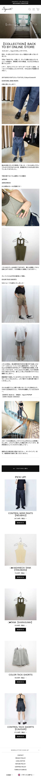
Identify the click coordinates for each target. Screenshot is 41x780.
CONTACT (20, 755)
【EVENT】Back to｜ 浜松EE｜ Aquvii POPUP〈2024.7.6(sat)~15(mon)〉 (17, 396)
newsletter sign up (20, 750)
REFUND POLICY (20, 764)
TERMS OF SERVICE (20, 770)
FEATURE (22, 25)
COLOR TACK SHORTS (9, 279)
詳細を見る (20, 522)
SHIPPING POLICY (20, 767)
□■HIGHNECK (6, 183)
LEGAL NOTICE (20, 761)
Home (16, 25)
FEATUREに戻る (22, 468)
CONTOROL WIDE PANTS (10, 81)
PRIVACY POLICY (20, 758)
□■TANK (4, 179)
